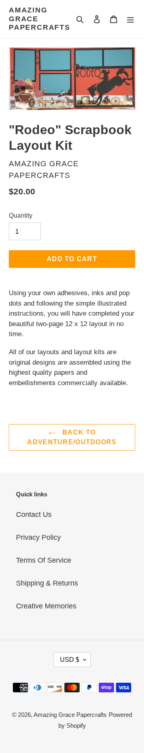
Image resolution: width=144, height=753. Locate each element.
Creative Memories (46, 606)
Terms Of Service (43, 560)
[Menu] (130, 19)
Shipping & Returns (47, 583)
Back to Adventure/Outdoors (71, 437)
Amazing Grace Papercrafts (39, 18)
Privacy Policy (38, 537)
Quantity (20, 215)
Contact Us (34, 514)
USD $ (69, 659)
